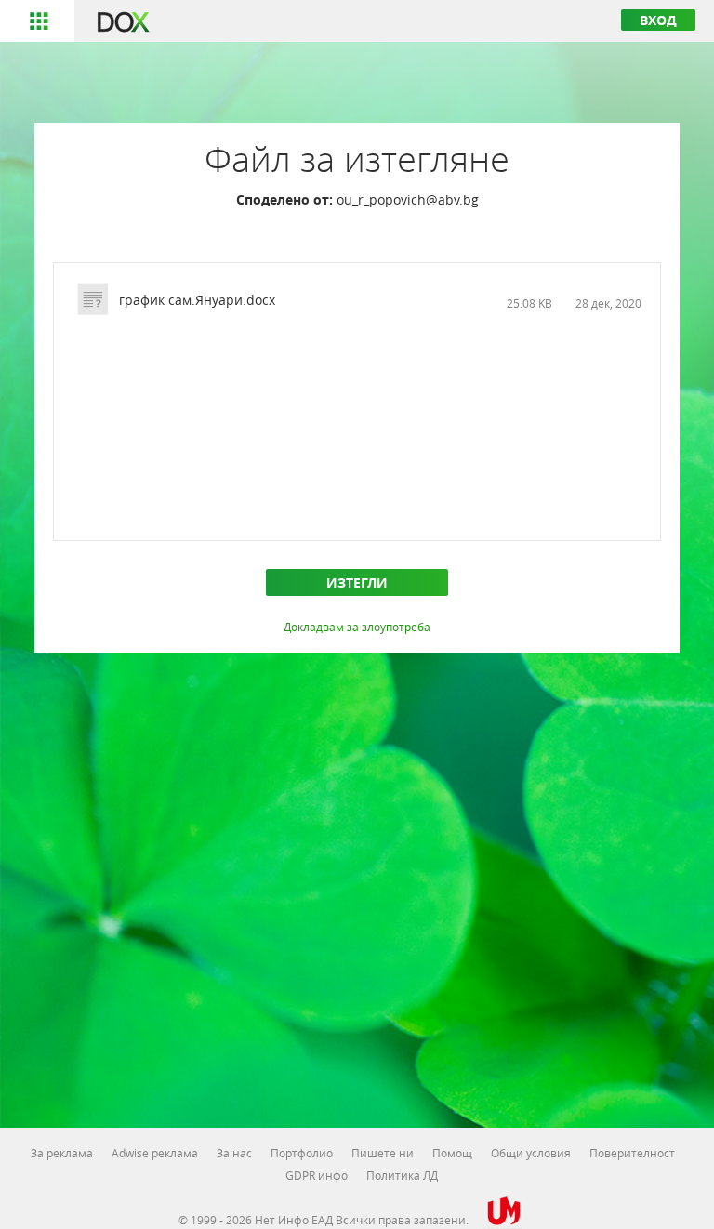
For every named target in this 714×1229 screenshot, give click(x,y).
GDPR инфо (316, 1175)
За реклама (62, 1152)
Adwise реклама (155, 1152)
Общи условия (531, 1152)
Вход (658, 20)
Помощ (452, 1152)
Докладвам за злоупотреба (357, 626)
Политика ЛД (402, 1175)
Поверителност (632, 1152)
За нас (234, 1152)
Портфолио (302, 1152)
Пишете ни (382, 1152)
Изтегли (357, 582)
